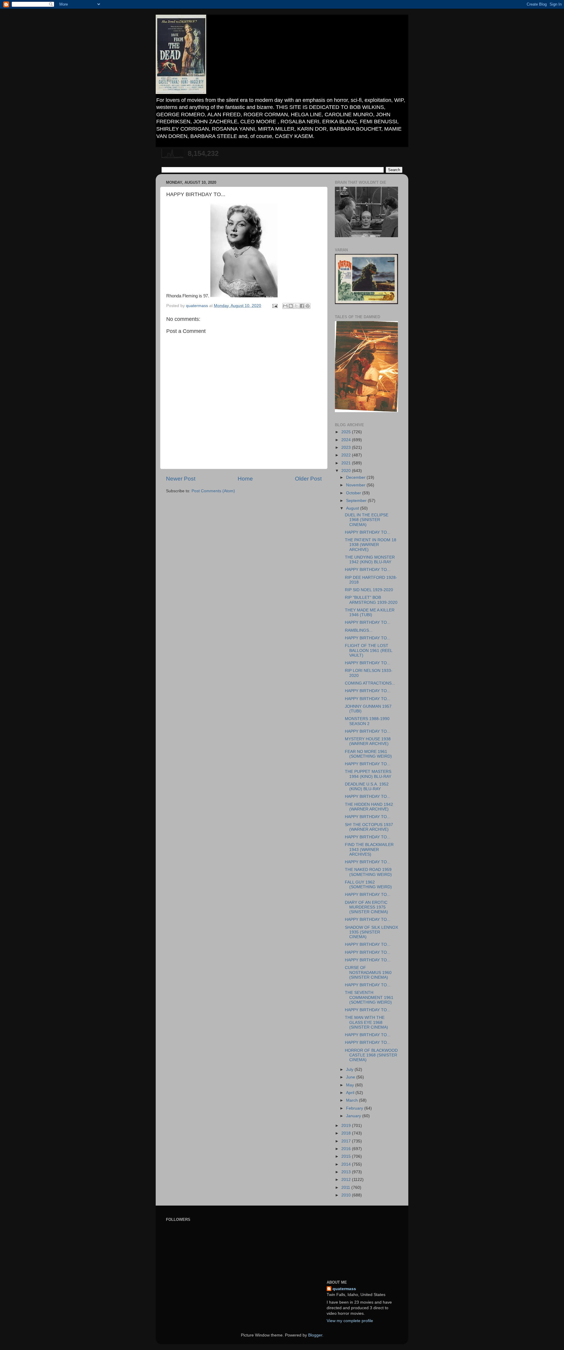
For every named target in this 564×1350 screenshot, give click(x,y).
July (350, 1069)
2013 (346, 1172)
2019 (346, 1125)
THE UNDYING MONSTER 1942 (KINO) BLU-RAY (370, 559)
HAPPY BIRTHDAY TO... (367, 532)
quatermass (344, 1289)
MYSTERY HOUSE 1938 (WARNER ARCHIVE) (368, 741)
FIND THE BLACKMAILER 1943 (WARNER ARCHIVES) (369, 849)
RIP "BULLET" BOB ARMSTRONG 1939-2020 (371, 599)
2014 (346, 1164)
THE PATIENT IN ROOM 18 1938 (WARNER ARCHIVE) (370, 545)
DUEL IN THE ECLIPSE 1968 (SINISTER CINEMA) (366, 520)
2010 (346, 1195)
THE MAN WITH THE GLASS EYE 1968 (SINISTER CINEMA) (366, 1022)
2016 (346, 1149)
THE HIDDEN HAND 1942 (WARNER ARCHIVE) (369, 806)
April (350, 1093)
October (354, 493)
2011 (346, 1187)
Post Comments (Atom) (213, 491)
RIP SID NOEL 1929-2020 (369, 590)
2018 (346, 1133)
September (357, 500)
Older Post (308, 479)
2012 (346, 1179)
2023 (346, 447)
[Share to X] (296, 306)
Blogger (315, 1335)
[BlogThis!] (291, 306)
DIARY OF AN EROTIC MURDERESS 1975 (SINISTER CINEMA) (366, 907)
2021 (346, 463)
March (352, 1100)
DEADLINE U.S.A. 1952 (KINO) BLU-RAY (367, 786)
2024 (346, 440)
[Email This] (285, 306)
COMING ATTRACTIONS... (370, 683)
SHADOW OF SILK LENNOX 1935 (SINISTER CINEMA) (371, 932)
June (351, 1077)
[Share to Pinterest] (307, 306)
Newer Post (180, 479)
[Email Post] (274, 306)
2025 (346, 432)
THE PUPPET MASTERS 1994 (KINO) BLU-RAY (368, 773)
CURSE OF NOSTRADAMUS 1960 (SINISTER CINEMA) (368, 972)
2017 (346, 1141)
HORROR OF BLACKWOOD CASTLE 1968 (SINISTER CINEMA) (371, 1055)
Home (245, 479)
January (354, 1116)
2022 (346, 455)
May (350, 1085)
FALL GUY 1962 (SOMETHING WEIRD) (368, 884)
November (356, 485)
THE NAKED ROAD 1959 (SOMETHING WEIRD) (368, 872)
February (355, 1108)
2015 (346, 1156)
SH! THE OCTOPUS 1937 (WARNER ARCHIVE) (369, 827)
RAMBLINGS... (358, 630)
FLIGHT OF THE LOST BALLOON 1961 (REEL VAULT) (368, 650)
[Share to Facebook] (302, 306)
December (356, 477)
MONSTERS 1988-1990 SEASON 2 (367, 721)
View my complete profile (350, 1321)
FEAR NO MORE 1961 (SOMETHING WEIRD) (368, 754)
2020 (346, 470)
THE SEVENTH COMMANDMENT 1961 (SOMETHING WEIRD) (369, 997)
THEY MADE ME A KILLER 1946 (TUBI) (370, 612)
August (353, 508)
